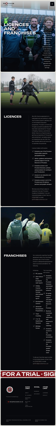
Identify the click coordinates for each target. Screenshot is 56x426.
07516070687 (35, 197)
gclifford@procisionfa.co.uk (39, 199)
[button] (52, 4)
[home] (8, 4)
